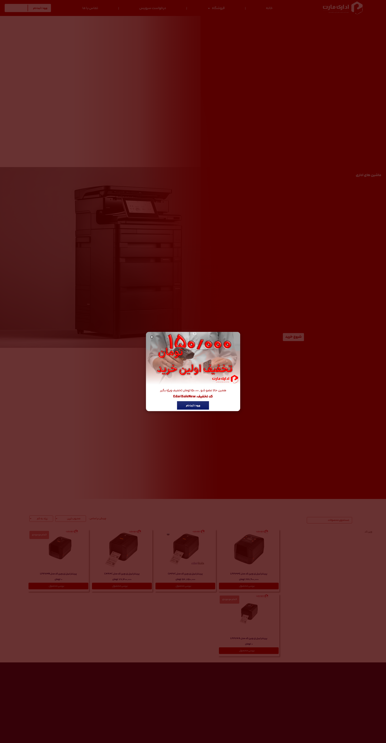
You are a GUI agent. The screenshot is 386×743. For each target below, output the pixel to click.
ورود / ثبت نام (193, 406)
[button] (152, 337)
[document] (193, 371)
